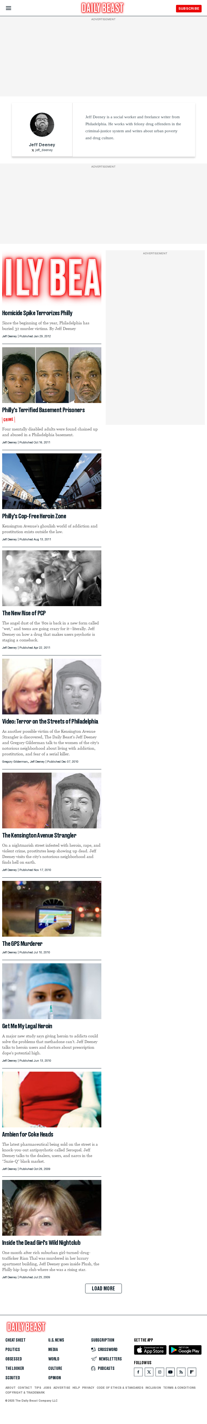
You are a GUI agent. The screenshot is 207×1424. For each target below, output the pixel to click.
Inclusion (153, 1387)
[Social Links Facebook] (138, 1373)
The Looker (14, 1368)
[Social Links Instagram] (160, 1373)
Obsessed (13, 1359)
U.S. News (56, 1340)
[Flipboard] (192, 1373)
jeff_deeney (44, 150)
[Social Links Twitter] (149, 1373)
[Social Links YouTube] (170, 1373)
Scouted (12, 1378)
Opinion (54, 1378)
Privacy (88, 1387)
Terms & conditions (179, 1387)
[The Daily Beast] (103, 8)
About (10, 1387)
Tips (37, 1387)
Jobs (47, 1387)
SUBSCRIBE (188, 8)
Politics (12, 1349)
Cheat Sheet (15, 1340)
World (53, 1359)
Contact (25, 1387)
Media (53, 1349)
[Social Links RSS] (181, 1373)
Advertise (61, 1387)
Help (76, 1387)
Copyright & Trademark (25, 1392)
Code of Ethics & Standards (120, 1387)
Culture (55, 1368)
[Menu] (13, 8)
